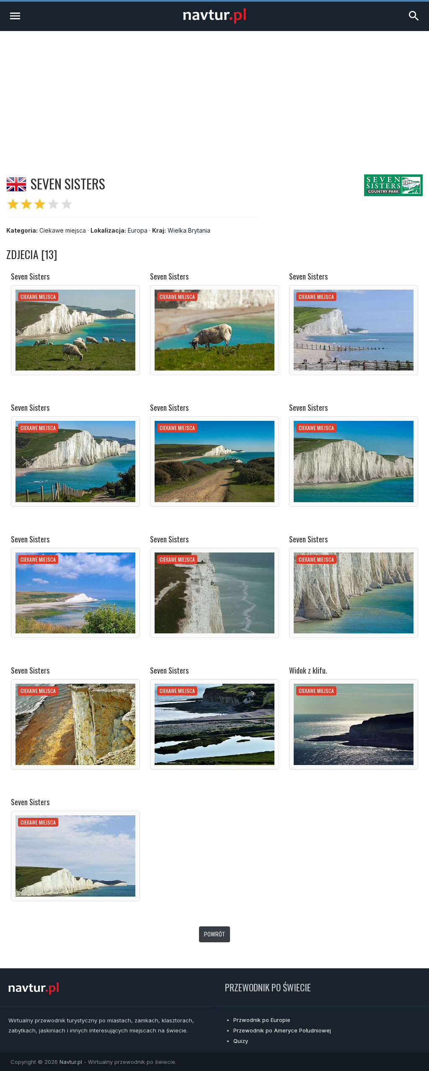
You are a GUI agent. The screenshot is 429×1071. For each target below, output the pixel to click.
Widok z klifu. (308, 670)
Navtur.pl (70, 1061)
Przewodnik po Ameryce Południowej (282, 1030)
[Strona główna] (214, 21)
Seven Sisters (30, 276)
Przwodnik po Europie (261, 1020)
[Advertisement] (214, 94)
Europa (137, 230)
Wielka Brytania (189, 230)
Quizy (240, 1040)
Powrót (214, 934)
